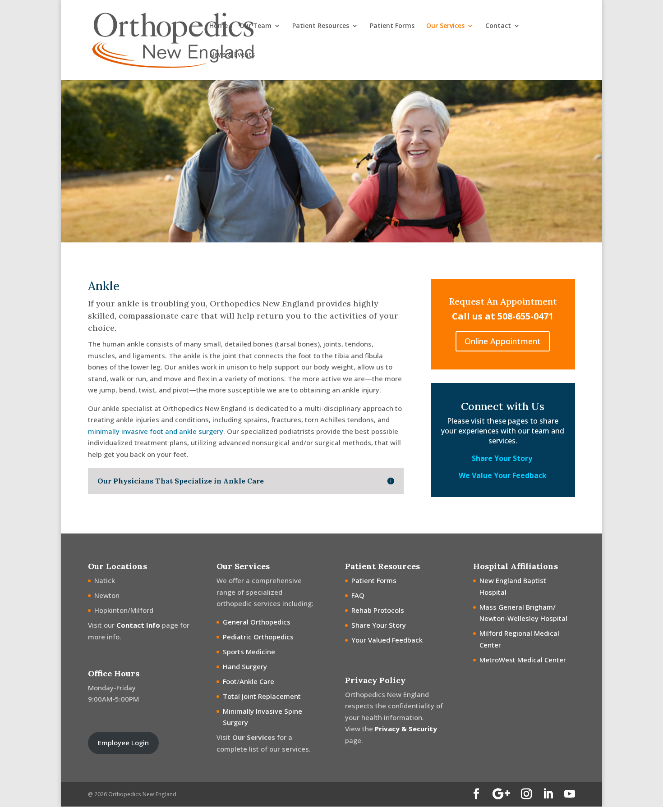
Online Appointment (503, 341)
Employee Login (123, 742)
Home (218, 26)
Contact (498, 26)
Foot (230, 681)
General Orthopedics (256, 621)
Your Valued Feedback (387, 639)
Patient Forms (392, 26)
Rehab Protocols (377, 610)
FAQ (357, 595)
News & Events (232, 55)
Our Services (445, 26)
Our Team (255, 26)
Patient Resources (320, 26)
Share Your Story (503, 458)
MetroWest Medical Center (522, 659)
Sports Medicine (249, 651)
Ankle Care (256, 681)
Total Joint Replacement (262, 696)
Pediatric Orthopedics (258, 636)
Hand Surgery (245, 666)
